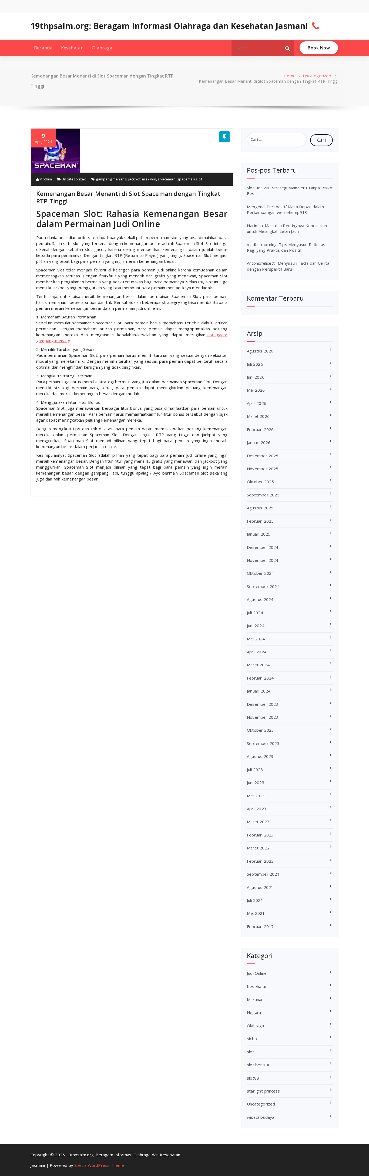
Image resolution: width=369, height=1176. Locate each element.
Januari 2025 (258, 534)
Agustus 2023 (260, 756)
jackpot (134, 179)
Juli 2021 (255, 900)
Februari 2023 (260, 835)
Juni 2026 (255, 377)
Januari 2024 (258, 691)
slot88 (253, 1078)
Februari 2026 (260, 429)
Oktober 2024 (260, 573)
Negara (254, 1012)
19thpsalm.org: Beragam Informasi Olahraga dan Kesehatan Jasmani (169, 26)
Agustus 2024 (260, 599)
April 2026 (256, 403)
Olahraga (102, 48)
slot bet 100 (258, 1064)
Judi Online (257, 973)
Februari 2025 (260, 521)
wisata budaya (260, 1117)
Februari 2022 (260, 861)
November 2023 (263, 717)
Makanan (255, 999)
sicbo (252, 1038)
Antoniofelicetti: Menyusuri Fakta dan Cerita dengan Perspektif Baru (288, 265)
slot (250, 1051)
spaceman (167, 179)
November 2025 (263, 468)
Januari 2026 (258, 442)
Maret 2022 (258, 848)
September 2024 (263, 586)
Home (290, 75)
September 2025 (263, 495)
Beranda (43, 48)
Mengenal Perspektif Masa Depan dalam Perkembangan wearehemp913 (285, 209)
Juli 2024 (255, 612)
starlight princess (263, 1091)
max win (149, 179)
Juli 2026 (255, 364)
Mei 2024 (256, 638)
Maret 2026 (258, 416)
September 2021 (263, 874)
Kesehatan (72, 48)
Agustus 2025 (260, 507)
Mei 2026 (256, 390)
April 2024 (256, 651)
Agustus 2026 (260, 351)
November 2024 (263, 560)
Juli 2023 (255, 769)
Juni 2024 (255, 625)
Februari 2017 (260, 926)
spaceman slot (189, 179)
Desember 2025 (263, 455)
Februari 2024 (260, 678)
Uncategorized (317, 75)
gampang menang (111, 179)
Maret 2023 (258, 821)
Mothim (45, 179)
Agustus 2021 (260, 887)
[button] (287, 47)
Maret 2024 (258, 664)
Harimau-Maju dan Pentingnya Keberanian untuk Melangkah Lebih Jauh (287, 228)
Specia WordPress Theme (99, 1165)
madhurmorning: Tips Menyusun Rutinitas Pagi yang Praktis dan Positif (286, 247)
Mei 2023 (256, 795)
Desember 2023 (263, 704)
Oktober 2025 (260, 481)
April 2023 (256, 808)
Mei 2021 (256, 913)
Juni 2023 (255, 782)
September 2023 (263, 743)
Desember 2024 (263, 547)
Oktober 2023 (260, 730)
